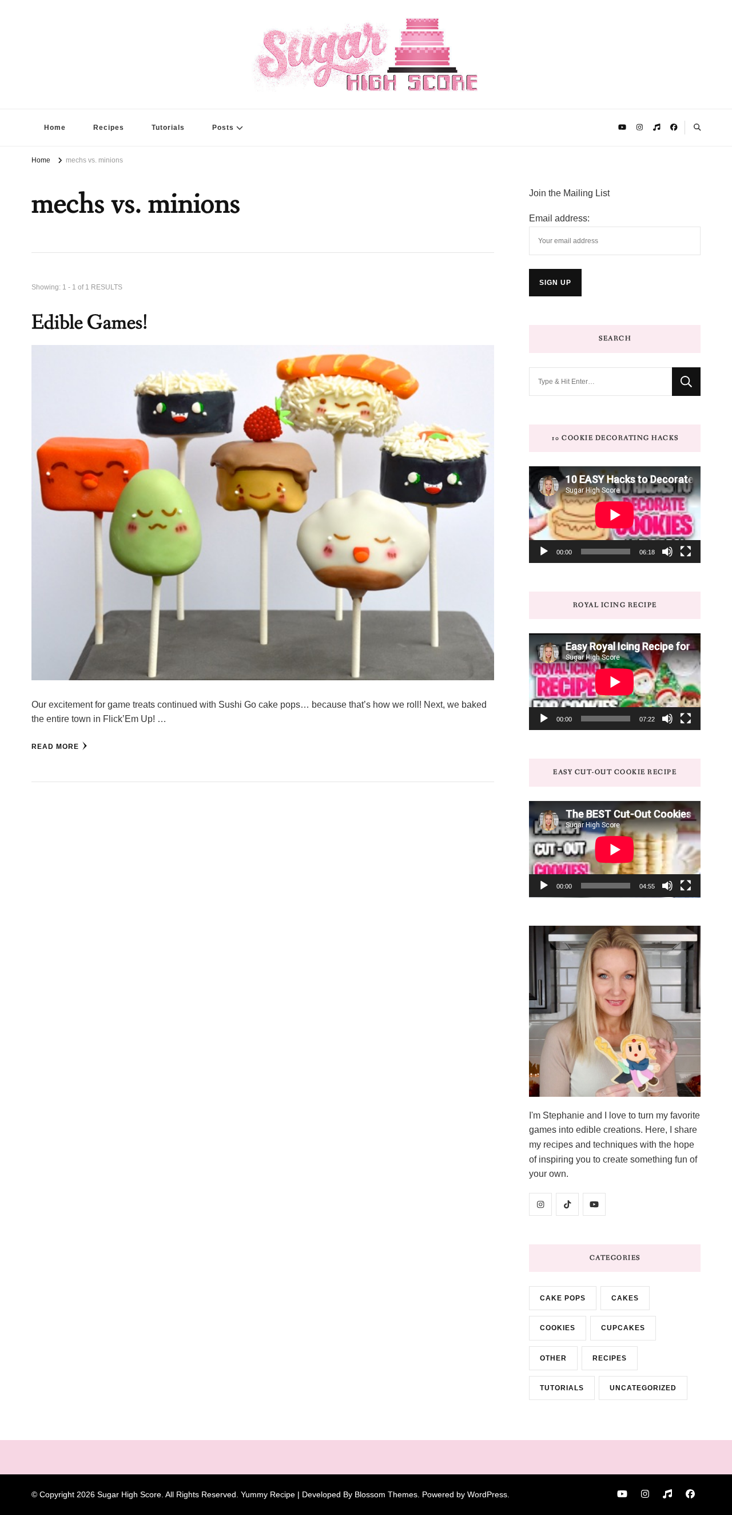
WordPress (487, 1494)
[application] (615, 514)
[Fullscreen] (685, 551)
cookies (557, 1328)
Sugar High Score (129, 1494)
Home (55, 127)
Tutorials (168, 127)
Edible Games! (89, 323)
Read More (55, 747)
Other (553, 1358)
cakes (625, 1298)
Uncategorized (643, 1388)
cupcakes (623, 1328)
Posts (223, 127)
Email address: (559, 218)
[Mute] (667, 551)
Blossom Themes (386, 1494)
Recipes (108, 127)
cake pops (563, 1298)
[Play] (544, 551)
